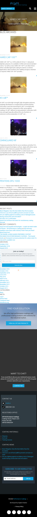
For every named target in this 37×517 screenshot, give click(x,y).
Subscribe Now (18, 265)
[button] (18, 251)
